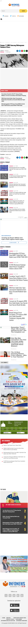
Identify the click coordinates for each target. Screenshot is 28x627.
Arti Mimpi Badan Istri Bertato (13, 504)
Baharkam (2, 52)
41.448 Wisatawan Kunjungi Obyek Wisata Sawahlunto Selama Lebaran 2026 (17, 176)
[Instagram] (10, 595)
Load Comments (4, 362)
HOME (3, 617)
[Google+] (17, 595)
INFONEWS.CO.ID (13, 623)
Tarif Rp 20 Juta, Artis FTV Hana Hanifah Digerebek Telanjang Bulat (12, 511)
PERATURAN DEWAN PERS (19, 617)
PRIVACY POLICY (10, 619)
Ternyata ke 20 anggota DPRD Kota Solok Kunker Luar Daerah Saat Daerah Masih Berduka (17, 194)
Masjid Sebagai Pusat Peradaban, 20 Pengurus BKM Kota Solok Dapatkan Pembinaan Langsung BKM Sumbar (16, 202)
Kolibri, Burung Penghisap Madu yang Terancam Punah (11, 517)
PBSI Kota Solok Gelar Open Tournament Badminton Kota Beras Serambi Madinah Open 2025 (13, 100)
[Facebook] (6, 595)
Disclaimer (19, 619)
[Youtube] (21, 595)
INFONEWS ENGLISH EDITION (8, 620)
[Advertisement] (14, 31)
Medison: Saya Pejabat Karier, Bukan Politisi (12, 445)
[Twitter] (14, 595)
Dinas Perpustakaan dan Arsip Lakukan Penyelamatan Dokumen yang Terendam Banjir (17, 210)
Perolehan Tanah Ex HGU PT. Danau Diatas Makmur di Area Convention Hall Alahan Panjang (18, 278)
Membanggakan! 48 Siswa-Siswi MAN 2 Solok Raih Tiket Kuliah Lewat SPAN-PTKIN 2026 (17, 169)
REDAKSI (8, 617)
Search (23, 11)
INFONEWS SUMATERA (21, 620)
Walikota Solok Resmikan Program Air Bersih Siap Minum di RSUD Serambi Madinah (14, 449)
